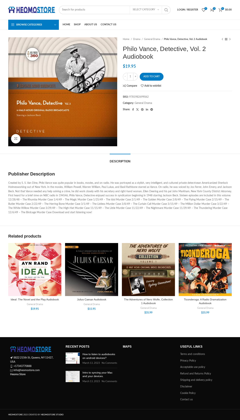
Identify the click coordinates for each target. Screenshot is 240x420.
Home (126, 39)
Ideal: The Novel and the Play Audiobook (35, 299)
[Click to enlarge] (15, 138)
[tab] (120, 159)
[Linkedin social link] (147, 109)
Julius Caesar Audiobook (91, 299)
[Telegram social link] (151, 109)
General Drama (152, 39)
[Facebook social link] (133, 109)
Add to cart (151, 76)
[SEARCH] (166, 10)
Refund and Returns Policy (195, 373)
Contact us (186, 399)
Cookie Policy (188, 393)
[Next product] (230, 39)
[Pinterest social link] (142, 109)
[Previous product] (222, 39)
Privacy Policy (188, 360)
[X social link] (137, 109)
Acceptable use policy (192, 367)
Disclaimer (186, 386)
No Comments (109, 363)
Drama (137, 39)
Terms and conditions (192, 354)
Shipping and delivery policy (196, 380)
